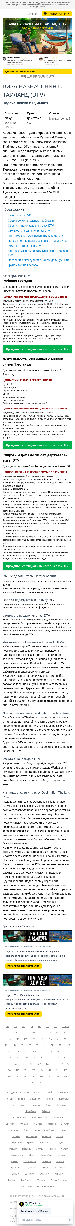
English (32, 14)
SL (65, 1057)
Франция (46, 1136)
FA (47, 1063)
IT (37, 1044)
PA (57, 1076)
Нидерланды (30, 1161)
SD (41, 1082)
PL (52, 1044)
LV (50, 1057)
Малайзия (35, 1104)
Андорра (38, 1123)
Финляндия (31, 1136)
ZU (25, 1070)
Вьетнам (10, 1123)
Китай (49, 1092)
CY (39, 1063)
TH (15, 1026)
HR (18, 1057)
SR (26, 1057)
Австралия (26, 1186)
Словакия (29, 1173)
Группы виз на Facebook (23, 265)
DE (39, 1026)
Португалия (15, 1167)
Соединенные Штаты (18, 1092)
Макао (22, 1104)
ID (65, 1032)
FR (47, 1026)
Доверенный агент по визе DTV (22, 71)
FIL (9, 1038)
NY (57, 1070)
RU (23, 1026)
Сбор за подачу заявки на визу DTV (31, 225)
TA (17, 1076)
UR (65, 1038)
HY (42, 1038)
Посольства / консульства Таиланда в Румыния (38, 260)
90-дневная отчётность (22, 1196)
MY (25, 1038)
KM (17, 1038)
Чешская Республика (44, 1129)
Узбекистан (57, 1117)
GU (49, 1076)
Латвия (64, 1148)
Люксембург (46, 1154)
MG (66, 1070)
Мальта (61, 1154)
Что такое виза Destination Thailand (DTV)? (35, 236)
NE (50, 1038)
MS (57, 1032)
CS (17, 1051)
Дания (63, 1129)
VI (50, 1032)
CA (15, 1063)
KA (34, 1038)
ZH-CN (65, 1026)
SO (9, 1076)
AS (33, 1082)
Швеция (11, 1179)
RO (34, 1051)
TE (25, 1076)
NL (44, 1044)
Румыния (31, 1167)
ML (33, 1076)
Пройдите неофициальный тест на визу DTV (37, 349)
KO (55, 1026)
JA (32, 1026)
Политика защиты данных (52, 1196)
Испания (59, 1173)
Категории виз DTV (20, 215)
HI (10, 1032)
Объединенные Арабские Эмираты (29, 1117)
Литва (32, 1154)
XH (49, 1070)
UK (68, 1044)
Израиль (26, 1148)
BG (34, 1057)
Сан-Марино (59, 1167)
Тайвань (46, 1111)
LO (42, 1032)
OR (65, 1076)
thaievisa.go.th (14, 4)
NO (65, 1051)
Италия (40, 1148)
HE (55, 1063)
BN (33, 1032)
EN (7, 1026)
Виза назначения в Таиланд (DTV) (38, 24)
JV (15, 1044)
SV (42, 1051)
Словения (44, 1173)
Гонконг (9, 1098)
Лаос (11, 1104)
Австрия (52, 1123)
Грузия (59, 1136)
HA (17, 1070)
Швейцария (26, 1179)
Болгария (13, 1129)
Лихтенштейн (17, 1154)
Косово (52, 1148)
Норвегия (46, 1161)
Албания (24, 1123)
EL (9, 1051)
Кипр (26, 1129)
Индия (21, 1098)
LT (42, 1057)
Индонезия (35, 1098)
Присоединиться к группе (23, 966)
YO (33, 1070)
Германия (17, 1142)
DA (50, 1051)
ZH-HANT (26, 1044)
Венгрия (44, 1142)
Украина (41, 1179)
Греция (30, 1142)
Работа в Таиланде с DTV (24, 246)
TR (60, 1044)
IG (41, 1070)
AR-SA (65, 1063)
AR (25, 1032)
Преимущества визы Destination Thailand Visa (38, 241)
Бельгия (65, 1123)
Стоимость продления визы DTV (29, 230)
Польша (60, 1161)
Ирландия (12, 1148)
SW (9, 1070)
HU (25, 1051)
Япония (50, 1098)
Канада (37, 1092)
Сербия (15, 1173)
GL (23, 1063)
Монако (14, 1161)
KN (41, 1076)
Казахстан (64, 1098)
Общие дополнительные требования (31, 220)
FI (58, 1051)
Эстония (16, 1136)
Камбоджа (63, 1092)
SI (58, 1038)
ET (57, 1057)
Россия (44, 1167)
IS (7, 1063)
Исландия (58, 1142)
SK (9, 1057)
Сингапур (61, 1104)
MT (31, 1063)
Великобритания (59, 1179)
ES (17, 1032)
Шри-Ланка (30, 1111)
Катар (49, 1104)
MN (7, 1044)
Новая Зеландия (45, 1186)
